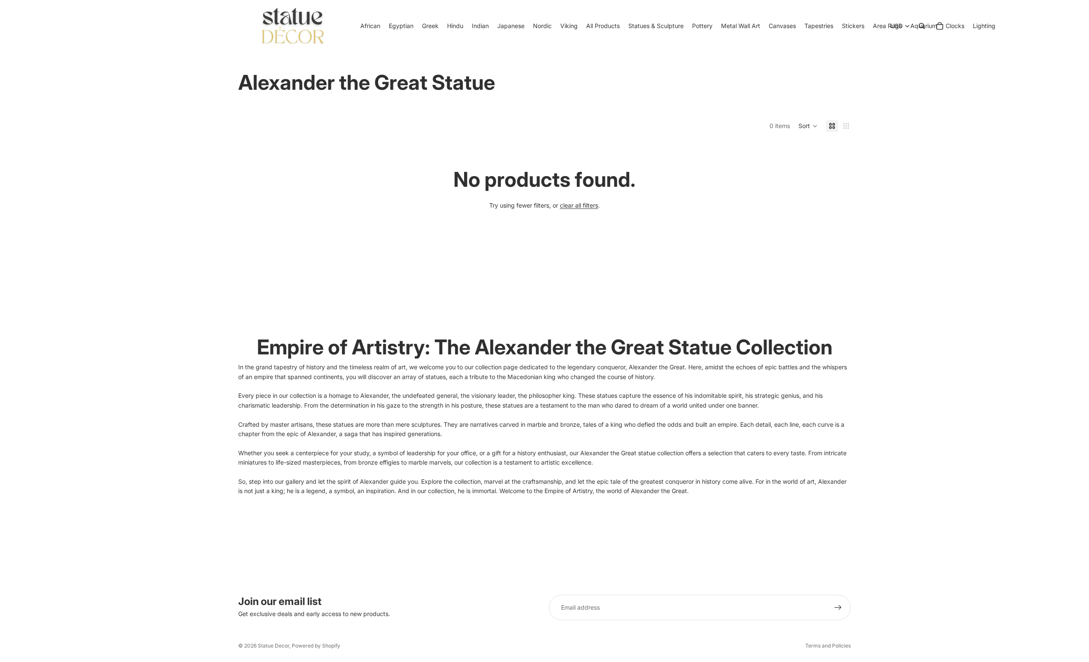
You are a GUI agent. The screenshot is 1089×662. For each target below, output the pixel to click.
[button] (808, 126)
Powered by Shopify (316, 645)
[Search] (921, 26)
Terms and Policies (828, 645)
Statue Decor (273, 645)
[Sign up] (838, 607)
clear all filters (579, 205)
